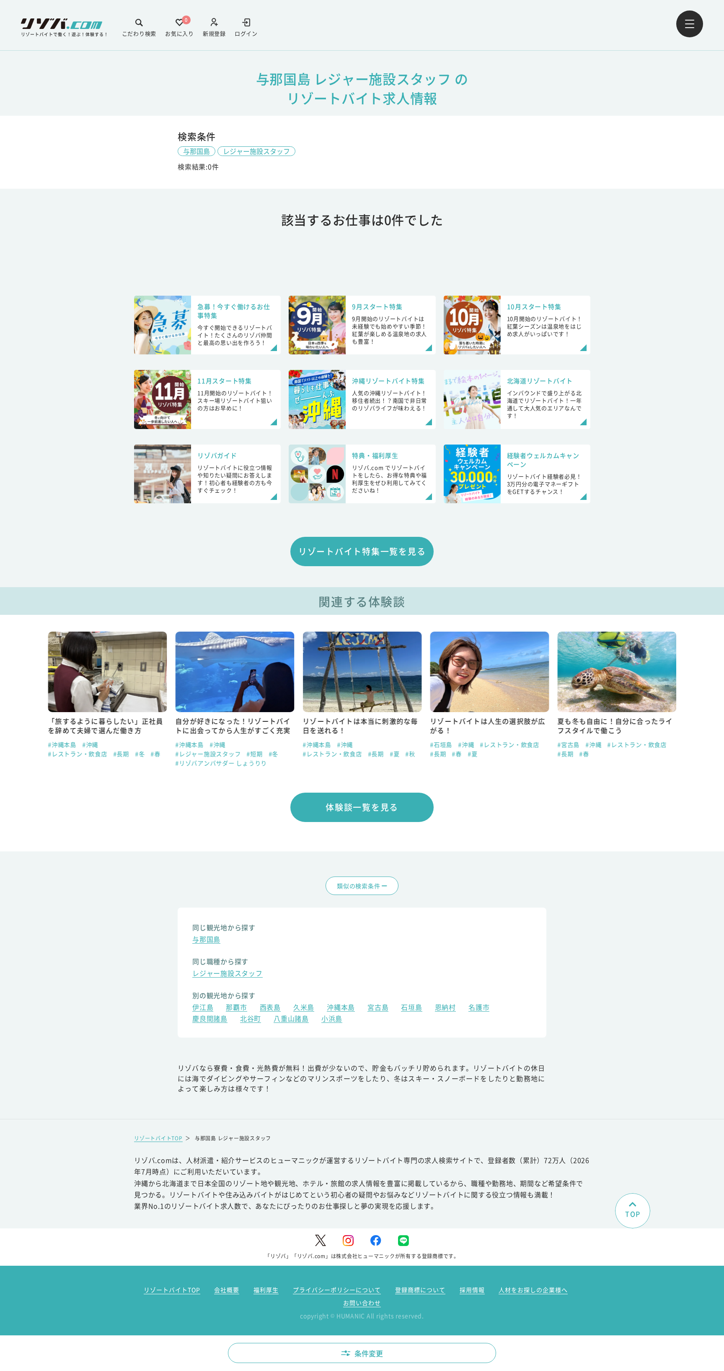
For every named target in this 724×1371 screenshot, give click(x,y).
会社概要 (226, 1289)
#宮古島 (568, 744)
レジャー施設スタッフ (256, 151)
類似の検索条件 (358, 886)
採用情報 (472, 1289)
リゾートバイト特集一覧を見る (362, 551)
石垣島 (411, 1008)
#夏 (395, 753)
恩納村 (445, 1008)
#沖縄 (90, 744)
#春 (155, 753)
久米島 (303, 1008)
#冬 (140, 753)
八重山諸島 (291, 1019)
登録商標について (420, 1289)
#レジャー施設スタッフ (207, 753)
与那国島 (196, 151)
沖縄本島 (341, 1008)
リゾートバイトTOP (158, 1138)
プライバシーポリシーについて (337, 1289)
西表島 (270, 1008)
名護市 (478, 1008)
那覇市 (236, 1008)
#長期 (121, 753)
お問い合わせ (362, 1302)
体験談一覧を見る (362, 807)
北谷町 (250, 1019)
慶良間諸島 (210, 1019)
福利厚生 (266, 1289)
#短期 (254, 753)
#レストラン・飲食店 (77, 753)
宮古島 (377, 1008)
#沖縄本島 (62, 744)
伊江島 (202, 1008)
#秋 (410, 753)
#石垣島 (441, 744)
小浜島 (331, 1019)
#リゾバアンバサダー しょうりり (221, 763)
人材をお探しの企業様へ (533, 1289)
